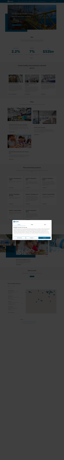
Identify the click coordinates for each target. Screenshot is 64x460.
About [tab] (45, 224)
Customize (31, 237)
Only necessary (19, 237)
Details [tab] (32, 224)
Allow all (44, 237)
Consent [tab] (19, 224)
